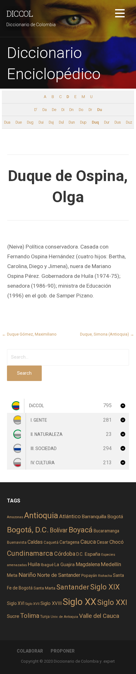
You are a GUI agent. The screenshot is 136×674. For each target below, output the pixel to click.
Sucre (13, 616)
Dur (106, 122)
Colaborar (30, 650)
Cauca (88, 542)
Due (18, 122)
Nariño (27, 574)
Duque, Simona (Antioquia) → (107, 334)
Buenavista (17, 542)
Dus (117, 122)
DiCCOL (19, 13)
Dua (7, 122)
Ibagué (47, 564)
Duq (95, 122)
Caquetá (51, 542)
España (92, 554)
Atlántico (70, 516)
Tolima (29, 615)
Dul (61, 122)
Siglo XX (79, 601)
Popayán (89, 575)
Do (81, 109)
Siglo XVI (15, 603)
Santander (72, 587)
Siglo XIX (105, 587)
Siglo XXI (112, 602)
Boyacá (81, 530)
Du (99, 109)
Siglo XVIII (51, 603)
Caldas (35, 542)
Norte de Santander (58, 575)
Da (44, 109)
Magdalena (88, 564)
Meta (12, 575)
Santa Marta (44, 588)
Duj (51, 122)
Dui (41, 122)
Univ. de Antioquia (64, 617)
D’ (35, 109)
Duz (129, 122)
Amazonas (15, 517)
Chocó (116, 542)
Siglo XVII (32, 604)
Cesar (102, 542)
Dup (83, 122)
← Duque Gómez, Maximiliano (29, 334)
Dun (72, 122)
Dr (90, 109)
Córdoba (64, 553)
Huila (34, 564)
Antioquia (41, 515)
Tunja (45, 616)
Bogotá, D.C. (28, 529)
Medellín (111, 564)
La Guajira (64, 564)
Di (62, 109)
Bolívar (59, 530)
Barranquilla (94, 516)
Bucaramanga (106, 530)
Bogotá (115, 516)
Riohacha (105, 576)
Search (24, 373)
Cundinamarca (30, 553)
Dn (71, 109)
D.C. (79, 554)
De (54, 109)
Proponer (63, 650)
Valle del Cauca (99, 615)
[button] (120, 14)
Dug (30, 122)
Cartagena (69, 542)
